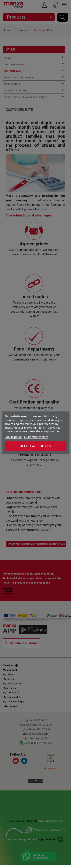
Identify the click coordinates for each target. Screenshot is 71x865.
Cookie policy (13, 436)
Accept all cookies (35, 446)
